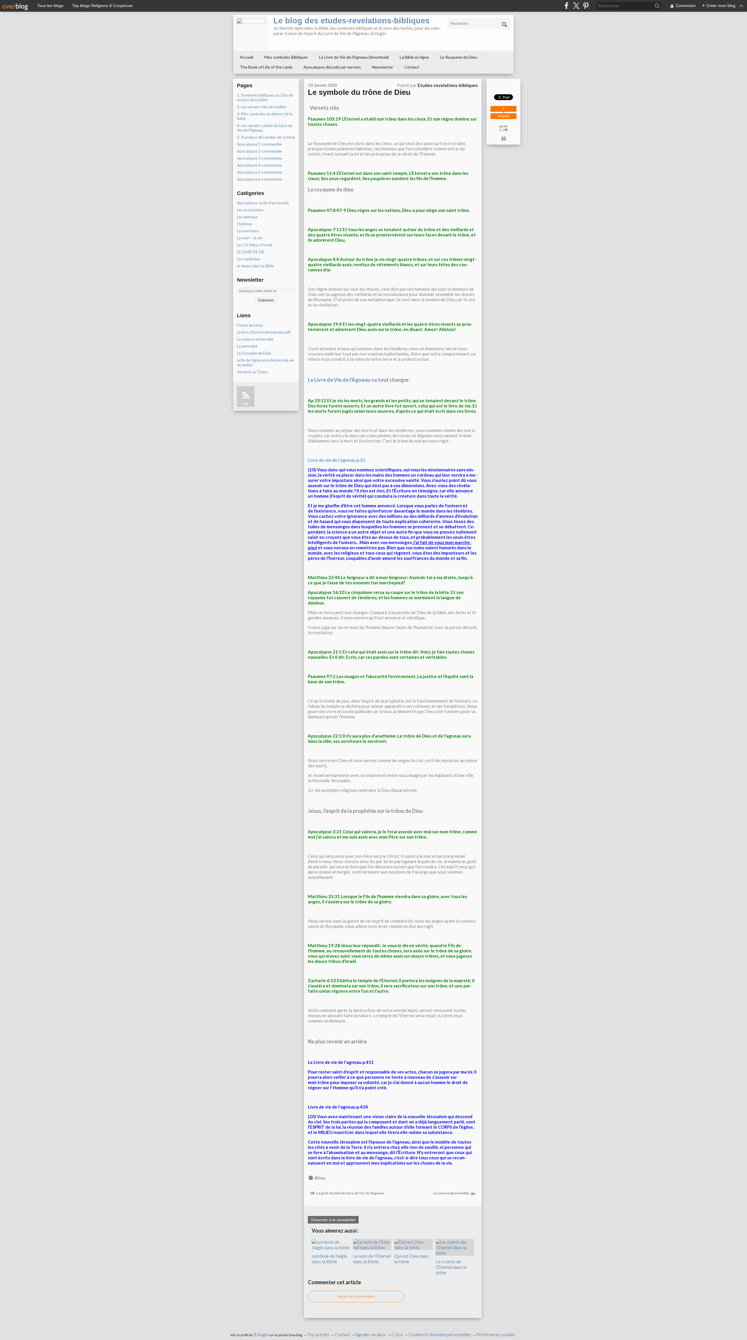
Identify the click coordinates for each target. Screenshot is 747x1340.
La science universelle (255, 339)
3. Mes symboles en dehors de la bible (264, 116)
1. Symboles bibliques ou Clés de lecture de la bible (265, 97)
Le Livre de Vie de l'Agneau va (342, 380)
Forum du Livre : (250, 325)
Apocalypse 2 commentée (259, 151)
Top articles (318, 1334)
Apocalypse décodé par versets (332, 67)
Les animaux (247, 217)
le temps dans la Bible (255, 266)
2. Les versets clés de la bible (261, 106)
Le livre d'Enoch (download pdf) (264, 332)
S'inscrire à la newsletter (333, 1219)
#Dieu (320, 1178)
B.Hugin (260, 1334)
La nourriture (248, 231)
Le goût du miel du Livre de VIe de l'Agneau (350, 1193)
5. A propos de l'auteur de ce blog (266, 137)
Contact (411, 67)
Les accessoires (250, 210)
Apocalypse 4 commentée (259, 165)
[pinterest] (585, 5)
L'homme (244, 224)
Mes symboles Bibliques (286, 57)
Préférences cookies (495, 1334)
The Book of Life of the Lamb (266, 67)
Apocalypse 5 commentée (259, 172)
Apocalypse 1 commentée (259, 144)
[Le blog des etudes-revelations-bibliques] (251, 32)
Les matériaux (249, 259)
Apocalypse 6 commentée (259, 179)
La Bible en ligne (414, 57)
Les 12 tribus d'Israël (254, 245)
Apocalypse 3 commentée (259, 158)
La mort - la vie (249, 238)
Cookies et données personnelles (439, 1334)
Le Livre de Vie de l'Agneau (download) (354, 57)
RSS (245, 403)
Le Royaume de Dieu (458, 57)
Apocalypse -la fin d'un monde (263, 203)
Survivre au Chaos (252, 372)
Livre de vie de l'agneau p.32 (336, 460)
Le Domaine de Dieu (254, 353)
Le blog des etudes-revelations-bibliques (351, 20)
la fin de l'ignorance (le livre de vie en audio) (265, 362)
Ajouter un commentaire (356, 1296)
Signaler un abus (371, 1334)
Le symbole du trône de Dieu (359, 92)
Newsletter (382, 67)
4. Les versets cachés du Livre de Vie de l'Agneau (264, 128)
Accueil (246, 57)
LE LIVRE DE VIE (250, 252)
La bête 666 (247, 346)
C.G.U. (397, 1334)
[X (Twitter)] (576, 5)
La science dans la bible (451, 1193)
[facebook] (566, 5)
